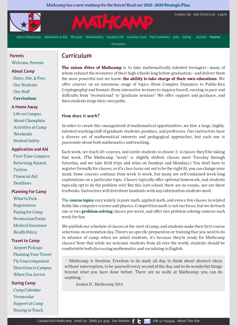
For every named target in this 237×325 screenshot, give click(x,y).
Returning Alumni (30, 163)
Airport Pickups (27, 248)
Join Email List (204, 14)
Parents (215, 37)
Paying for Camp (28, 212)
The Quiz (76, 37)
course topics (82, 200)
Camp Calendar (27, 290)
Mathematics (94, 37)
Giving (186, 37)
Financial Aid (25, 176)
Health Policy (25, 232)
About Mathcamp (29, 37)
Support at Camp (28, 304)
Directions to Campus (32, 268)
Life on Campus (27, 114)
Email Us (80, 321)
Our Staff (21, 92)
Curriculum (24, 98)
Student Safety (26, 141)
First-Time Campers (31, 156)
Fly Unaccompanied (31, 261)
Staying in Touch (28, 310)
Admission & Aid (55, 37)
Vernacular (23, 297)
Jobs (176, 37)
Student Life (115, 37)
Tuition (20, 170)
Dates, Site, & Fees (29, 78)
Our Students (25, 85)
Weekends (22, 134)
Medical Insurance (30, 226)
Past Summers (160, 37)
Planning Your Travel (32, 254)
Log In (222, 14)
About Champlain (29, 121)
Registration (24, 205)
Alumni (201, 37)
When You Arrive (29, 275)
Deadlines (22, 183)
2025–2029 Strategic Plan (167, 5)
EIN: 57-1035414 (164, 321)
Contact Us (183, 14)
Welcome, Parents (28, 63)
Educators (118, 44)
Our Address (121, 321)
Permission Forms (29, 219)
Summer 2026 (137, 37)
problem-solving (97, 211)
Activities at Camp (30, 127)
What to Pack (25, 199)
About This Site (188, 321)
